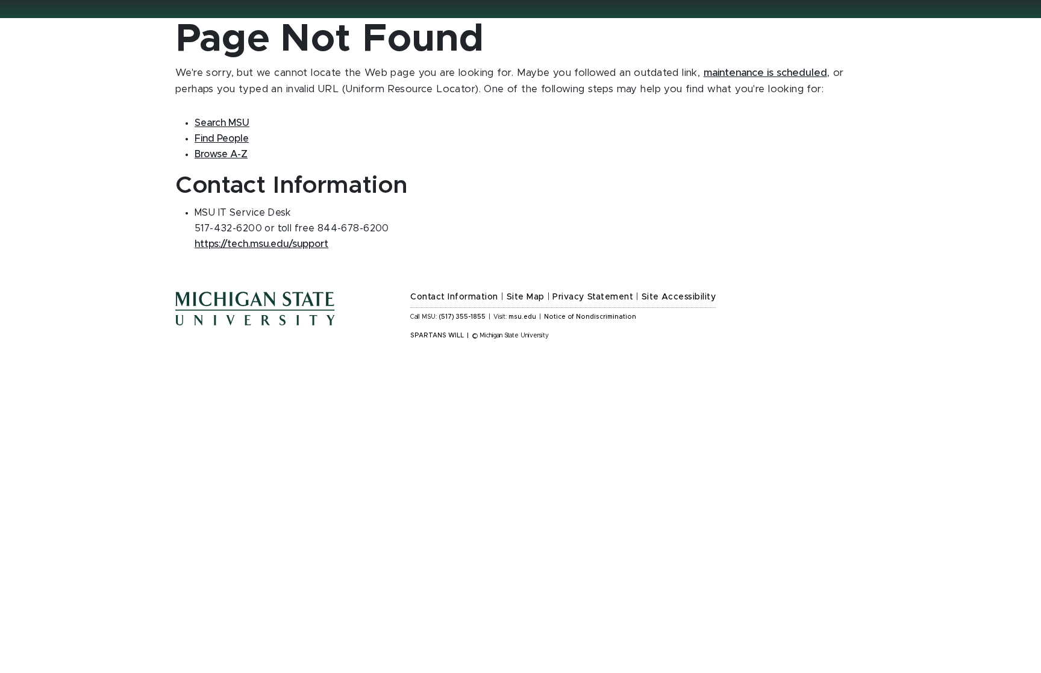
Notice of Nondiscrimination (590, 317)
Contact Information (454, 297)
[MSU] (285, 320)
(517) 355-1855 (462, 317)
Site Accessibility (679, 297)
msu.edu (522, 317)
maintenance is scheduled (765, 73)
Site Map (526, 297)
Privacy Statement (592, 297)
